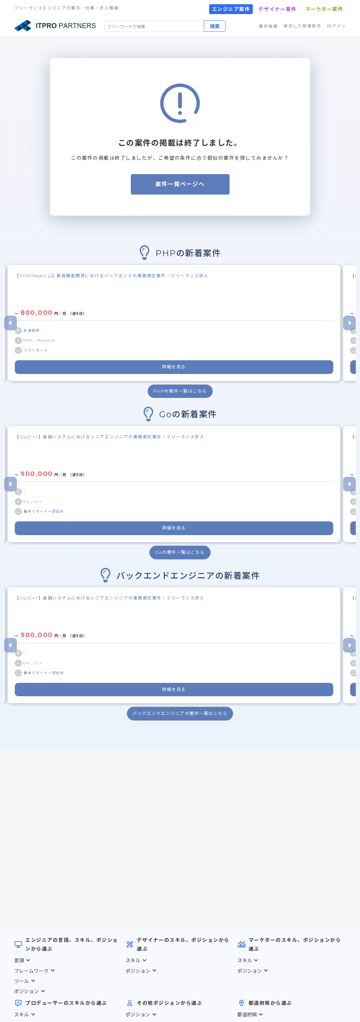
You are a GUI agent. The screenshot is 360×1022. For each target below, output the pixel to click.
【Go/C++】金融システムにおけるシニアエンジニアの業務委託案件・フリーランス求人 (109, 436)
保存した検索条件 (302, 25)
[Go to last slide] (10, 323)
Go (27, 501)
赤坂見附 (32, 330)
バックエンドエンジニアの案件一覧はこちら (180, 713)
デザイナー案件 (277, 9)
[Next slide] (349, 323)
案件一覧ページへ (180, 184)
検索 (215, 26)
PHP (28, 340)
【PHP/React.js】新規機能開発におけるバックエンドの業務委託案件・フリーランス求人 (111, 275)
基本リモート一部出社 (44, 511)
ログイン (336, 25)
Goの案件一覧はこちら (180, 552)
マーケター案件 (324, 9)
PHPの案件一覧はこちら (180, 391)
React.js (46, 340)
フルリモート (36, 350)
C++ (38, 501)
